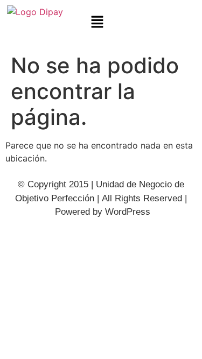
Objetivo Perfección (54, 198)
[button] (97, 22)
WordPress (127, 212)
